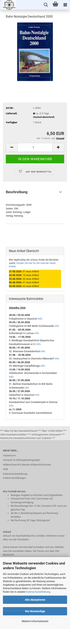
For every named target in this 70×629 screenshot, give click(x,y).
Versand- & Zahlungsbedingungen (21, 459)
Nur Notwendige (35, 611)
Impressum (9, 455)
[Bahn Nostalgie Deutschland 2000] (35, 51)
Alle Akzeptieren (35, 599)
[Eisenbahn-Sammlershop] (8, 5)
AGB (5, 469)
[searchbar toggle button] (46, 5)
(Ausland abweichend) (43, 117)
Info (40, 318)
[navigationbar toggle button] (65, 5)
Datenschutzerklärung (38, 591)
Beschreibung (16, 192)
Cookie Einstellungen (14, 477)
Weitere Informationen (35, 621)
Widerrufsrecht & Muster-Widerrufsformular (27, 464)
